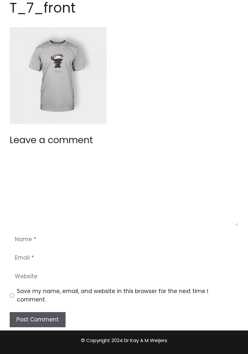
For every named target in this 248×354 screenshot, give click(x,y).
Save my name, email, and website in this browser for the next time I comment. (112, 295)
